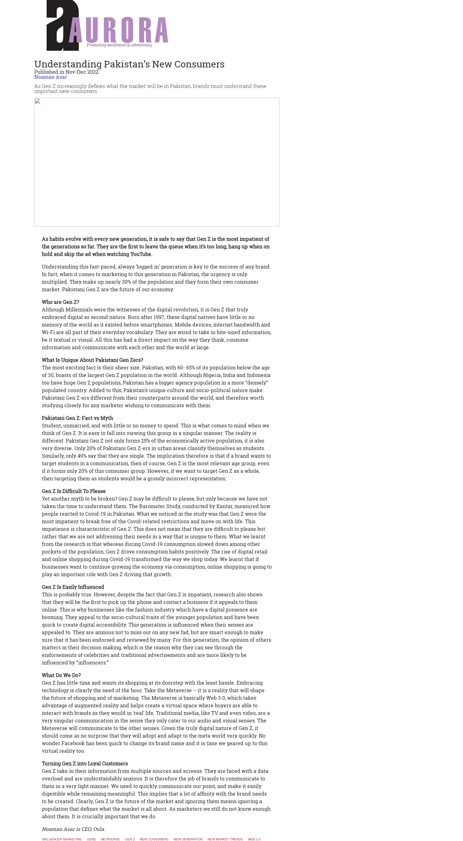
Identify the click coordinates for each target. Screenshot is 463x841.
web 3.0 (254, 839)
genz (91, 839)
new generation (188, 839)
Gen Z (130, 839)
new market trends (225, 839)
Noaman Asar (50, 76)
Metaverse (110, 839)
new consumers (154, 839)
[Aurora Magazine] (108, 27)
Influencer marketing (62, 839)
